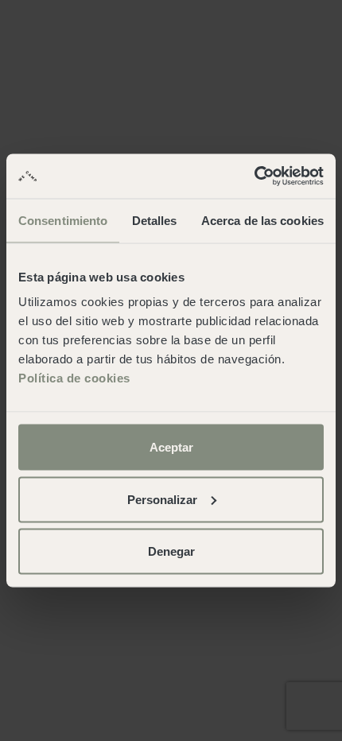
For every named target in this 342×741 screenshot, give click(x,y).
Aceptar (171, 447)
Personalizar (162, 499)
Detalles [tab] (154, 220)
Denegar (171, 551)
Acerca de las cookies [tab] (262, 220)
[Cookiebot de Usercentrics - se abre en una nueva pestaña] (254, 176)
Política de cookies (74, 378)
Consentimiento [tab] (62, 220)
